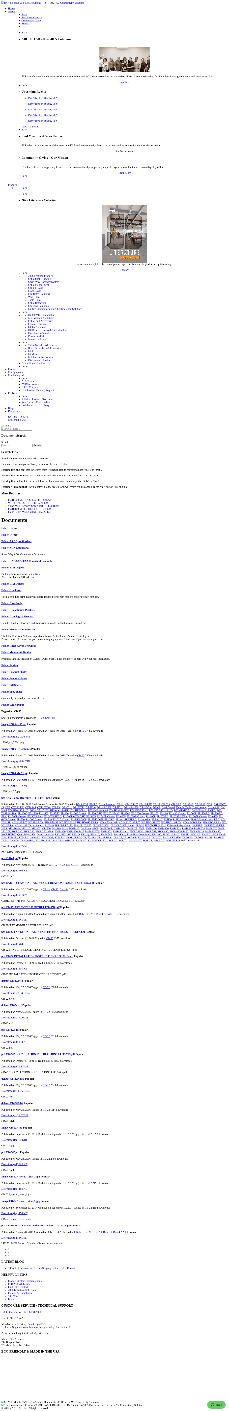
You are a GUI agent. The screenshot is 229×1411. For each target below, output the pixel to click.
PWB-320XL (92, 831)
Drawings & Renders (22, 616)
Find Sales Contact (125, 151)
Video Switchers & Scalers (42, 345)
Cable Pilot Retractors (39, 278)
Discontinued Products (40, 360)
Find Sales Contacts (18, 1287)
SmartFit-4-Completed (138, 834)
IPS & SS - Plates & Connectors (45, 348)
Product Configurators (33, 363)
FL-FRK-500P (78, 819)
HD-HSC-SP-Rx (212, 822)
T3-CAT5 (156, 837)
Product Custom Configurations (25, 1281)
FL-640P (212, 816)
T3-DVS (198, 837)
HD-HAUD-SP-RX (129, 822)
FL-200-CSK (95, 813)
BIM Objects (17, 567)
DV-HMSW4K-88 (98, 810)
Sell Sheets (15, 685)
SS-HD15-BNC (171, 834)
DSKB (156, 807)
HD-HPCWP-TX (192, 822)
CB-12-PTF (145, 804)
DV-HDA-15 (37, 810)
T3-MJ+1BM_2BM (46, 840)
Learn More (124, 82)
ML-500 (46, 828)
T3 (84, 837)
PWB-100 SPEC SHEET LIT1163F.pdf (29, 508)
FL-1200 (22, 813)
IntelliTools (34, 351)
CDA (209, 804)
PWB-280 (16, 831)
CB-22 (80, 730)
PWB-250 (187, 828)
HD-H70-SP (51, 822)
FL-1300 (33, 813)
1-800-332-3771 (10, 1312)
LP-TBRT (197, 825)
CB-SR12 (188, 804)
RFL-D (76, 834)
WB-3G (113, 840)
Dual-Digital (168, 807)
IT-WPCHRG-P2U (155, 825)
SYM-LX (23, 837)
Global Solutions (37, 327)
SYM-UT (59, 837)
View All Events (30, 126)
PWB (142, 828)
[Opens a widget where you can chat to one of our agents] (216, 1405)
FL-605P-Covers (198, 816)
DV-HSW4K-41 (139, 810)
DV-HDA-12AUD (18, 810)
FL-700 (21, 819)
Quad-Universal (45, 834)
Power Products (36, 336)
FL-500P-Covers (17, 816)
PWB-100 (151, 828)
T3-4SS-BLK (104, 837)
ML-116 (25, 828)
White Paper (17, 704)
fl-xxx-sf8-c (144, 819)
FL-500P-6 (203, 813)
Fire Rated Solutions (39, 293)
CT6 (7, 807)
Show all (50, 717)
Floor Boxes (34, 290)
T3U (105, 840)
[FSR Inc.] (42, 2)
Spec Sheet (16, 691)
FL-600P (120, 816)
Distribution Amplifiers (40, 333)
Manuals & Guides (20, 652)
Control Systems (37, 324)
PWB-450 (162, 831)
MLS (65, 828)
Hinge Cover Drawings (23, 645)
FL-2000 (125, 813)
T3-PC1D (81, 840)
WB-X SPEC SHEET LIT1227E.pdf (28, 502)
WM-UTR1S (173, 840)
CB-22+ (105, 1232)
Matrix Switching (37, 339)
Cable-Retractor (107, 804)
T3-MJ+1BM (27, 840)
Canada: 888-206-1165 (20, 419)
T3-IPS (208, 837)
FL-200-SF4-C (111, 813)
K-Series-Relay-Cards (178, 825)
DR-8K (56, 807)
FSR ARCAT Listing (19, 1284)
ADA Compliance (19, 547)
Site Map (13, 1296)
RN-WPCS (106, 834)
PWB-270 (211, 828)
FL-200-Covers (78, 813)
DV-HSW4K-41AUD (161, 810)
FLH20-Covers (181, 819)
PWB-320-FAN (75, 831)
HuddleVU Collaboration (41, 315)
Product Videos (18, 678)
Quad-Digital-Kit (26, 834)
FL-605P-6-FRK (179, 816)
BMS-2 (93, 804)
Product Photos (18, 672)
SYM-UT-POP (74, 837)
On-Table (86, 828)
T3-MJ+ (14, 840)
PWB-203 (175, 828)
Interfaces (33, 354)
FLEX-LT (157, 819)
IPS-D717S (66, 825)
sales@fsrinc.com (39, 1333)
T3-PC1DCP (94, 840)
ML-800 (56, 828)
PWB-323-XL (120, 831)
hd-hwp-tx (38, 825)
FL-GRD (109, 819)
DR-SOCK (145, 807)
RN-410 (94, 834)
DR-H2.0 (90, 807)
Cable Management (38, 284)
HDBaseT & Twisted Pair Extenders (47, 330)
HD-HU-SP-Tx (23, 825)
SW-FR (185, 834)
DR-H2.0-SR (104, 807)
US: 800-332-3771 (18, 416)
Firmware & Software (22, 629)
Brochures (15, 590)
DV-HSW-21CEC (119, 810)
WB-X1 (123, 840)
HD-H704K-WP (108, 822)
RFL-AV (66, 834)
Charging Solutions (38, 306)
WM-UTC (159, 840)
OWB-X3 (132, 828)
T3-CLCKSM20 (172, 837)
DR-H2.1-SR (131, 807)
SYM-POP (47, 837)
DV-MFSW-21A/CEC (204, 810)
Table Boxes (34, 300)
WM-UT (147, 840)
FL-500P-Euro (35, 816)
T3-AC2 (117, 837)
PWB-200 (163, 828)
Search (5, 442)
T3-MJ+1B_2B (66, 840)
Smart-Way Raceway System (43, 281)
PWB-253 (199, 828)
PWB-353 (150, 831)
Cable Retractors (37, 303)
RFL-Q (85, 834)
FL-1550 (54, 813)
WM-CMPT (135, 840)
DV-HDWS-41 (78, 810)
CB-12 (120, 804)
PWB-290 (28, 831)
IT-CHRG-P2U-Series (122, 825)
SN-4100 (156, 834)
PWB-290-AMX (44, 831)
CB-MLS (176, 804)
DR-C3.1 (67, 807)
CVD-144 (30, 807)
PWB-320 (60, 831)
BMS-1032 (82, 804)
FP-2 (216, 819)
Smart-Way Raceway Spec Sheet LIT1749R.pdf (33, 505)
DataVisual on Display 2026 (43, 98)
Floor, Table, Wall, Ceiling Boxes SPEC (29, 511)
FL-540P (91, 816)
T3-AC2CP (144, 837)
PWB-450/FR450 (178, 831)
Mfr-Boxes (14, 828)
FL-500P (191, 813)
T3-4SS (92, 837)
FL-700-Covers (34, 819)
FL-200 (65, 813)
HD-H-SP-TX (36, 822)
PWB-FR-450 (212, 831)
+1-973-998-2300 (31, 1312)
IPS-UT (78, 825)
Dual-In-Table (183, 807)
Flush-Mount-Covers (202, 819)
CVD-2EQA (44, 807)
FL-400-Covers (177, 813)
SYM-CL (195, 834)
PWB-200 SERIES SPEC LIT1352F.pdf (29, 499)
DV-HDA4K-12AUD (57, 810)
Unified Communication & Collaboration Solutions (55, 309)
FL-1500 (43, 813)
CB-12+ (87, 1232)
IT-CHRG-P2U (101, 825)
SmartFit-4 (119, 834)
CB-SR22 (200, 804)
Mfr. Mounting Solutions (41, 318)
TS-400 (108, 914)
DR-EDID (78, 807)
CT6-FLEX (17, 807)
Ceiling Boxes (35, 287)
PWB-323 (106, 831)
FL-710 (48, 819)
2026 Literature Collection (22, 1290)
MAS (4, 828)
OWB (95, 828)
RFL (57, 834)
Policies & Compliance (20, 1293)
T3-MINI (219, 837)
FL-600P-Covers (136, 816)
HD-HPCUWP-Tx (171, 822)
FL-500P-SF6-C (53, 816)
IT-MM (140, 825)
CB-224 (165, 804)
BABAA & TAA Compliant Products (31, 561)
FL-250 (154, 813)
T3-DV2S (187, 837)
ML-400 (36, 828)
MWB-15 (74, 828)
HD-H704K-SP (67, 822)
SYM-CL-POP (210, 834)
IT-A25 (87, 825)
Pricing (14, 665)
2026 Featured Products (40, 275)
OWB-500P (106, 828)
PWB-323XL (137, 831)
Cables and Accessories (40, 321)
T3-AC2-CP (129, 837)
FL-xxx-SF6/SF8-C (126, 819)
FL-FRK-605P (95, 819)
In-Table (49, 825)
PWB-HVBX (8, 834)
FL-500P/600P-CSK (74, 816)
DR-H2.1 (117, 807)
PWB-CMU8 (197, 831)
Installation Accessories (40, 357)
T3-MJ (5, 840)
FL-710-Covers (61, 819)
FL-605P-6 (162, 816)
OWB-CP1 (119, 828)
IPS (57, 825)
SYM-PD (35, 837)
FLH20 (168, 819)
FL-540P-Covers (106, 816)
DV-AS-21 (213, 807)
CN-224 (64, 889)
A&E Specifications (20, 541)
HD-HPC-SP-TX (150, 822)
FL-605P (150, 816)
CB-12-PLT (131, 804)
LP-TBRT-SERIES (214, 825)
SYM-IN (12, 837)
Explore (124, 269)
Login (11, 1299)
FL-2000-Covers (140, 813)
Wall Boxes (34, 296)
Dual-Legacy (199, 807)
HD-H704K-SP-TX (87, 822)
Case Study (16, 603)
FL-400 (164, 813)
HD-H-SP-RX (19, 822)
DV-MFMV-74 (182, 810)
